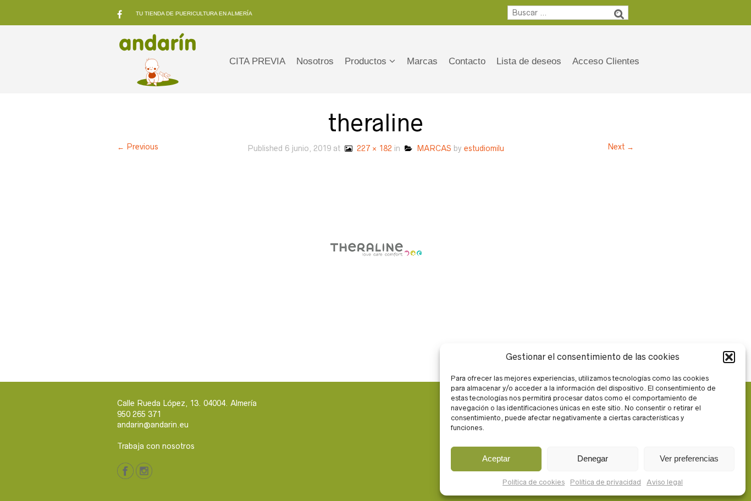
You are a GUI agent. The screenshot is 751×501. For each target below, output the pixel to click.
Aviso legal (665, 482)
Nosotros (315, 61)
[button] (729, 357)
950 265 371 (139, 414)
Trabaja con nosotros (156, 446)
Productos (365, 61)
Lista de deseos (528, 61)
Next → (621, 146)
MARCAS (431, 148)
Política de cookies (533, 482)
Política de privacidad (605, 482)
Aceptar (496, 458)
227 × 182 (372, 148)
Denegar (592, 458)
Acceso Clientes (605, 61)
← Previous (137, 146)
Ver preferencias (689, 458)
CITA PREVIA (257, 61)
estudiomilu (484, 148)
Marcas (422, 61)
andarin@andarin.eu (153, 424)
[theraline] (375, 248)
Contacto (467, 61)
